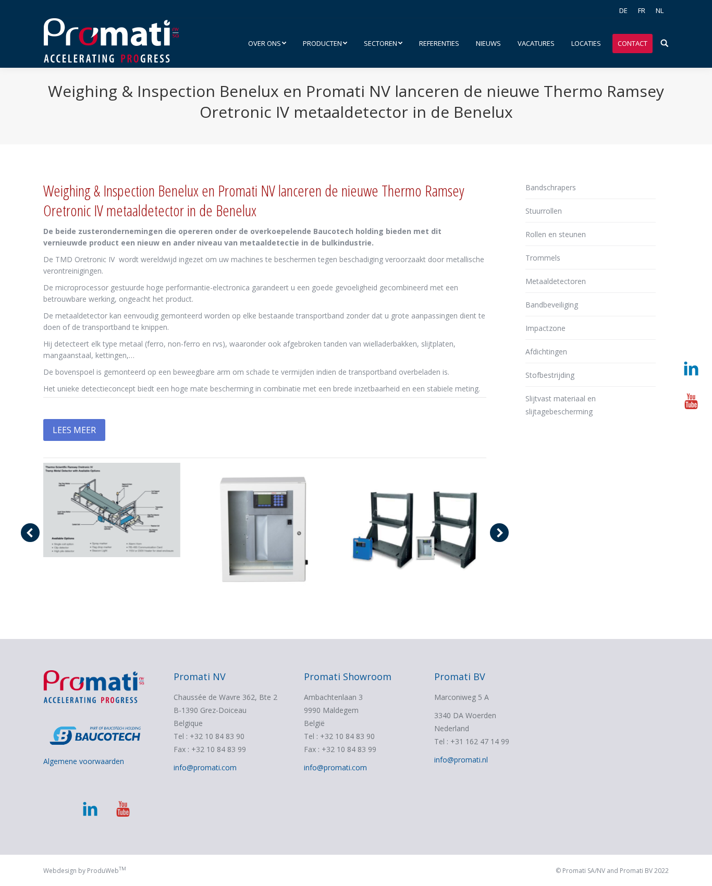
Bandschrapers (550, 187)
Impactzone (545, 328)
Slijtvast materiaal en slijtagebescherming (560, 404)
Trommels (542, 258)
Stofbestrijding (549, 375)
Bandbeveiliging (551, 305)
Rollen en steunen (555, 234)
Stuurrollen (543, 211)
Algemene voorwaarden (83, 761)
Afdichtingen (546, 351)
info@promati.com (205, 767)
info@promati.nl (461, 760)
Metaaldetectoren (555, 281)
